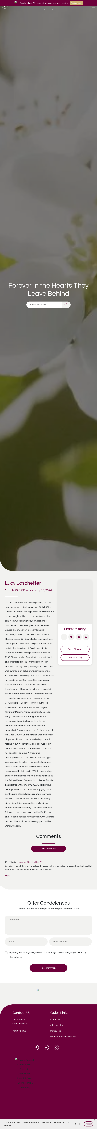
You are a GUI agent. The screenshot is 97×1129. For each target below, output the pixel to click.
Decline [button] (78, 1124)
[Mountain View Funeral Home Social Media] (36, 1047)
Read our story (76, 3)
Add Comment (48, 848)
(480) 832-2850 (19, 1031)
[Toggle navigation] (93, 6)
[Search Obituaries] (66, 305)
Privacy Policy (56, 1025)
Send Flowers (75, 649)
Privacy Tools (56, 1031)
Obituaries (55, 1019)
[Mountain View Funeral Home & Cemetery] (48, 993)
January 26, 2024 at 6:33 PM (31, 862)
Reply (7, 875)
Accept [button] (89, 1124)
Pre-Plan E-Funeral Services (63, 1037)
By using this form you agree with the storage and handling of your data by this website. (47, 954)
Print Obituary (75, 657)
